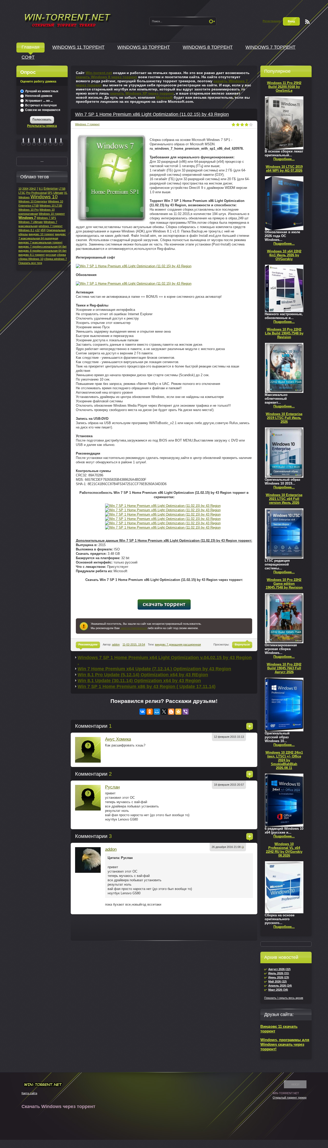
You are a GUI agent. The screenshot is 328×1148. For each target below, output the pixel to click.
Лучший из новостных (41, 91)
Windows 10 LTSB (50, 205)
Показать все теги (30, 262)
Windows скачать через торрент (67, 19)
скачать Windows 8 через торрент (106, 77)
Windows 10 (44, 196)
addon (116, 644)
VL (65, 192)
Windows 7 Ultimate (30, 221)
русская (51, 254)
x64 (43, 230)
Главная (30, 47)
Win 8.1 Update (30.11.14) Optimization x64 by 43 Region (139, 680)
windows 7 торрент (50, 226)
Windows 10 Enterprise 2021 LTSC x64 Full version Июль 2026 (284, 499)
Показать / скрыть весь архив (283, 997)
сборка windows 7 (55, 258)
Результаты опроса (42, 126)
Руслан (112, 787)
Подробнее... (284, 159)
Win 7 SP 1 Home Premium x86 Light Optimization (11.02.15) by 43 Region (152, 114)
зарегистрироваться (133, 628)
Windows (24, 197)
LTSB (62, 188)
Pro (28, 192)
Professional (39, 192)
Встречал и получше (40, 105)
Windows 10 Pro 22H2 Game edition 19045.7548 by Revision (284, 583)
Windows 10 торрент (52, 213)
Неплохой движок (38, 96)
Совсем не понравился (42, 110)
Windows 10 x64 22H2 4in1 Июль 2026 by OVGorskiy (284, 255)
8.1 (41, 188)
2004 (25, 188)
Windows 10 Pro (28, 209)
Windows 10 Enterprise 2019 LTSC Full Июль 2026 (284, 418)
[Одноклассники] (150, 712)
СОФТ (28, 57)
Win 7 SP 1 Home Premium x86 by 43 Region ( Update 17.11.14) (147, 686)
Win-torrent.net (99, 73)
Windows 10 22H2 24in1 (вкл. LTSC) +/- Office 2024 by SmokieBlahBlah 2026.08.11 (284, 760)
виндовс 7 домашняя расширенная (178, 644)
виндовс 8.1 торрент (31, 254)
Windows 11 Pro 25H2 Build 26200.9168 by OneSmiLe (284, 87)
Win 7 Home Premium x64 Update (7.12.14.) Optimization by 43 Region (154, 668)
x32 (37, 230)
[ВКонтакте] (142, 712)
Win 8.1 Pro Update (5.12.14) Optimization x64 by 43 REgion (143, 674)
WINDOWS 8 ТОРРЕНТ (208, 47)
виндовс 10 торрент (41, 234)
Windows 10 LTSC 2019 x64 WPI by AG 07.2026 (284, 168)
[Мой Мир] (157, 712)
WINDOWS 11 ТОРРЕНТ (78, 47)
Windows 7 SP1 (46, 217)
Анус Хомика (118, 739)
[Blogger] (171, 712)
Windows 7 (27, 218)
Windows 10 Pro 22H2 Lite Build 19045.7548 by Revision (284, 333)
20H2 (32, 188)
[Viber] (185, 712)
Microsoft (164, 97)
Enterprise (51, 188)
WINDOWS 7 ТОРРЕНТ (270, 47)
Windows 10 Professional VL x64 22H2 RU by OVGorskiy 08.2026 (284, 849)
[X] (164, 712)
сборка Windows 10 (30, 258)
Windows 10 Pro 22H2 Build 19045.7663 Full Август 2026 (284, 668)
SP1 (50, 192)
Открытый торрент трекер (289, 1097)
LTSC (21, 192)
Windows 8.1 (26, 230)
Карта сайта (29, 1093)
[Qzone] (178, 712)
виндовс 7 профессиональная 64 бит (42, 246)
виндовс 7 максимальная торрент (40, 242)
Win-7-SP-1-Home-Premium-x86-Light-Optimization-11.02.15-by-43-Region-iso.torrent (164, 604)
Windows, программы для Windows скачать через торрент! (284, 1044)
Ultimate (58, 192)
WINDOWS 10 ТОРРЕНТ (143, 47)
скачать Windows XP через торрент (142, 93)
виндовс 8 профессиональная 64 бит (42, 250)
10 (20, 188)
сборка (61, 254)
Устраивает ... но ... (38, 100)
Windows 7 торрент (87, 124)
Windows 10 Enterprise (32, 201)
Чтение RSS (307, 21)
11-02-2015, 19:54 (133, 644)
